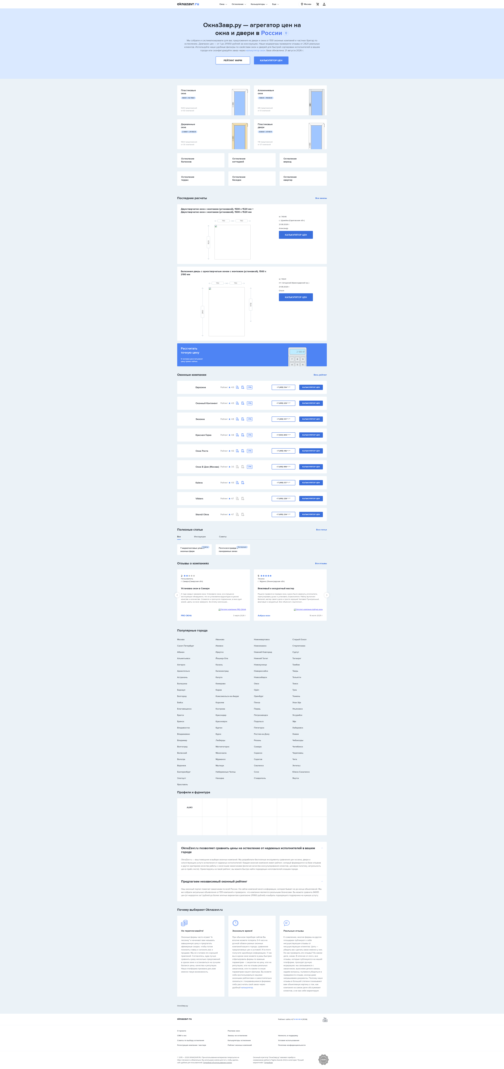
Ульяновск (297, 709)
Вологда (181, 759)
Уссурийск (297, 715)
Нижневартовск (262, 639)
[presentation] (177, 595)
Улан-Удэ (296, 702)
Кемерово (220, 683)
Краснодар (221, 715)
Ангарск (181, 664)
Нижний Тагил (261, 658)
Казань (219, 664)
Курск (218, 734)
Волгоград (182, 746)
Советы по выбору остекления (190, 1040)
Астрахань (182, 677)
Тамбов (296, 664)
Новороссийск (261, 671)
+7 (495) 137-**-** (283, 419)
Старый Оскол (299, 639)
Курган (219, 727)
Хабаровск (297, 727)
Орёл (256, 690)
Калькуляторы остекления (239, 1040)
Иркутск (220, 652)
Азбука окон (264, 615)
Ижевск (219, 645)
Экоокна (200, 419)
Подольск (259, 721)
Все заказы (321, 198)
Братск (180, 715)
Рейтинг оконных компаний (240, 1045)
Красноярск (221, 721)
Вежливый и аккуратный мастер (276, 588)
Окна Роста (202, 451)
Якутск (295, 778)
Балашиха (182, 683)
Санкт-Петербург (185, 645)
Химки (295, 734)
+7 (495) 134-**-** (283, 387)
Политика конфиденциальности (292, 1045)
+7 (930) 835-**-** (284, 435)
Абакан (180, 652)
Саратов (258, 759)
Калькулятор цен (271, 60)
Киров (219, 690)
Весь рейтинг (320, 375)
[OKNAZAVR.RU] (188, 4)
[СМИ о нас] (323, 1064)
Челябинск (297, 746)
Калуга (219, 677)
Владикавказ (183, 734)
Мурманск (220, 759)
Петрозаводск (261, 715)
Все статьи (321, 529)
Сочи (256, 772)
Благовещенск (184, 709)
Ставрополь (260, 778)
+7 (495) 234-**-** (283, 514)
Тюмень (296, 696)
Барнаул (181, 690)
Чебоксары (297, 740)
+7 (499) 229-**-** (283, 403)
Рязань (257, 740)
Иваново (220, 639)
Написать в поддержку (288, 1035)
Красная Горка (203, 435)
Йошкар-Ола (222, 658)
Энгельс (296, 765)
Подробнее (268, 1063)
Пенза (257, 702)
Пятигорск (259, 727)
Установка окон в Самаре (195, 588)
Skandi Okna (202, 514)
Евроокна (201, 387)
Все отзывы (321, 563)
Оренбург (258, 696)
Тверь (295, 671)
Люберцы (220, 740)
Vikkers (199, 498)
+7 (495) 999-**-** (283, 467)
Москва (181, 639)
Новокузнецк (260, 664)
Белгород (182, 696)
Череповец (297, 753)
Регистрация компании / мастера (191, 1045)
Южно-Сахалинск (301, 772)
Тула (294, 690)
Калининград (222, 671)
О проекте (181, 1031)
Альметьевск (183, 658)
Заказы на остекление (237, 1035)
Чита (294, 759)
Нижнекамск (260, 645)
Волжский (182, 753)
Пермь (257, 709)
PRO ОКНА (186, 615)
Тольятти (296, 677)
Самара (258, 746)
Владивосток (183, 727)
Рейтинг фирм (233, 60)
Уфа (294, 721)
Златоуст (181, 778)
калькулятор (247, 987)
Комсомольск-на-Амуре (227, 696)
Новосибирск (260, 677)
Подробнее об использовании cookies (217, 1063)
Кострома (220, 709)
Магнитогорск (222, 746)
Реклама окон (234, 1031)
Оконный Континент (207, 403)
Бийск (180, 702)
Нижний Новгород (263, 652)
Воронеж (181, 765)
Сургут (295, 652)
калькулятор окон (255, 50)
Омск (256, 683)
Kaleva (199, 483)
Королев (220, 702)
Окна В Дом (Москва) (207, 467)
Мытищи (220, 765)
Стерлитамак (298, 645)
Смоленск (259, 765)
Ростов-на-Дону (261, 734)
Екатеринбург (184, 772)
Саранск (258, 753)
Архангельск (183, 671)
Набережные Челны (226, 772)
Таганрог (296, 658)
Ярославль (182, 784)
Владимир (182, 740)
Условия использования (288, 1040)
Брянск (180, 721)
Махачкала (221, 753)
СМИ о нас (182, 1035)
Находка (220, 778)
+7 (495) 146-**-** (283, 451)
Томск (295, 683)
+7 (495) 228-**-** (283, 498)
